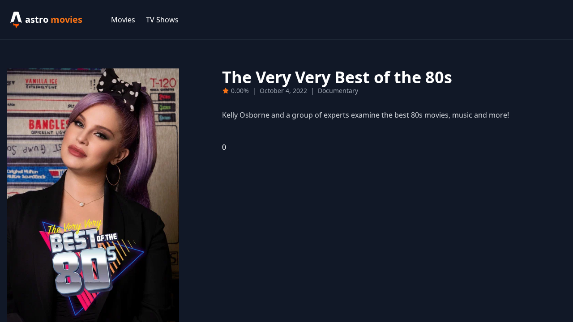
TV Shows (162, 20)
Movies (123, 20)
